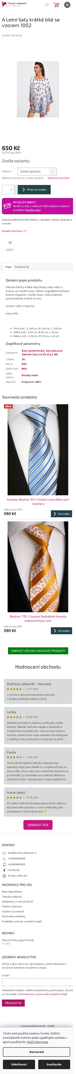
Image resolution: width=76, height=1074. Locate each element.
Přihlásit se (13, 1003)
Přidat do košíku (37, 189)
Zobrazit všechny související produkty (38, 650)
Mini (24, 369)
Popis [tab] (8, 267)
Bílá (24, 364)
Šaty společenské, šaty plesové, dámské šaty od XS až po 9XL (42, 353)
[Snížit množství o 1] (16, 192)
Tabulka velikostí (12, 897)
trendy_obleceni (17, 876)
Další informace (37, 1042)
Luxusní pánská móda (33, 1026)
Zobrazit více (38, 825)
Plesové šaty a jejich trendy (18, 940)
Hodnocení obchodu (38, 667)
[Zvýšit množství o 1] (16, 187)
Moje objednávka (12, 892)
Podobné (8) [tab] (22, 267)
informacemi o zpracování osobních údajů (43, 994)
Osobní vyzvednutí (13, 912)
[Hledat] (47, 5)
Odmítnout (19, 1064)
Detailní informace (12, 231)
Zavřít (34, 242)
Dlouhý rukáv (30, 375)
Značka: (12, 35)
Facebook (13, 870)
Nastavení (36, 1052)
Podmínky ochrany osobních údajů (22, 922)
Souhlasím (54, 1064)
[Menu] (67, 5)
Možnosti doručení (58, 178)
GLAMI (50, 1026)
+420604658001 (17, 859)
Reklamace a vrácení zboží (17, 902)
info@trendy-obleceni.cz (22, 853)
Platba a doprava (12, 907)
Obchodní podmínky (13, 916)
